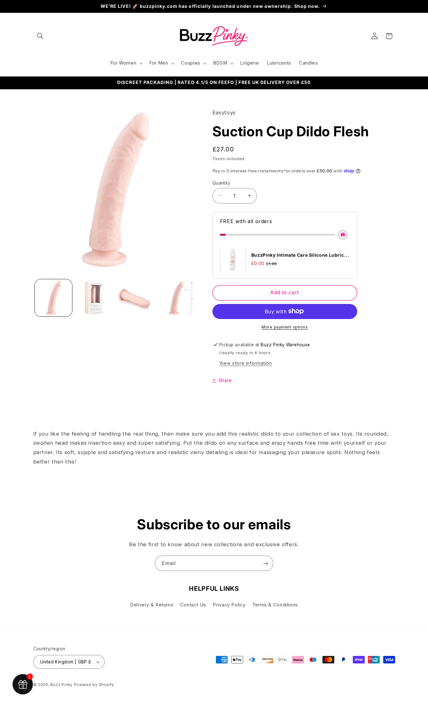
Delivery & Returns (151, 605)
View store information (245, 363)
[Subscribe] (265, 563)
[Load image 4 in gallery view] (175, 298)
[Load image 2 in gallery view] (93, 298)
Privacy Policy (229, 605)
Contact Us (193, 605)
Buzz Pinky (61, 685)
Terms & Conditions (275, 605)
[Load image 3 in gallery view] (134, 298)
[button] (40, 36)
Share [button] (225, 380)
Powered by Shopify (94, 685)
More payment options (285, 326)
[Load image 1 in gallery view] (53, 298)
